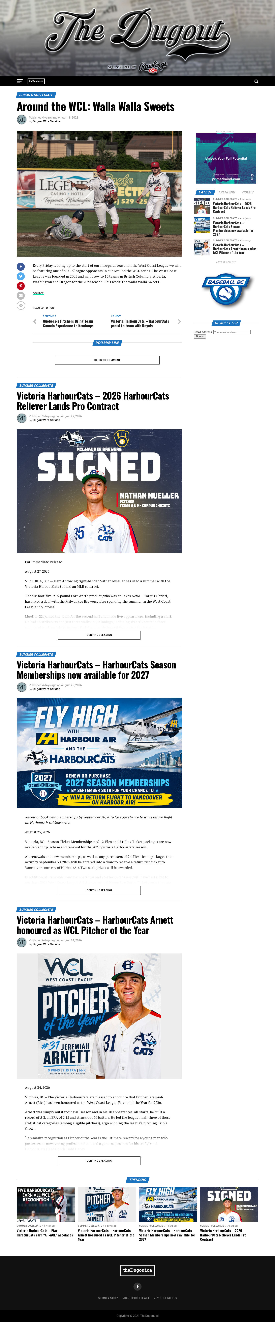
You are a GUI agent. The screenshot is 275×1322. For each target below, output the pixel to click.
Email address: (203, 332)
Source (38, 292)
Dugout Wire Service (46, 121)
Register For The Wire (136, 1298)
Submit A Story (108, 1298)
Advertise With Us (165, 1298)
